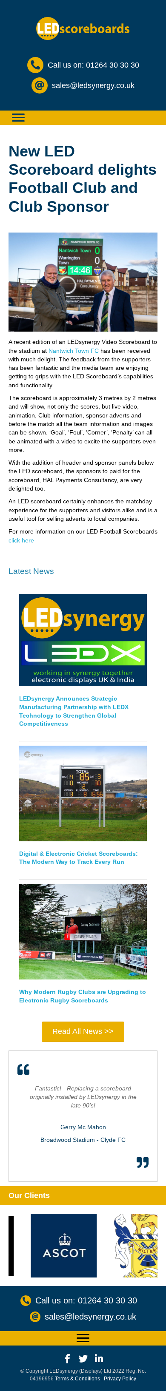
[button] (67, 1358)
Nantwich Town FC (74, 350)
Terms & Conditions (77, 1379)
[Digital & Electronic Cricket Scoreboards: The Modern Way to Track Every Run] (83, 792)
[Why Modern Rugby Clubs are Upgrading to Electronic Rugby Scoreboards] (83, 931)
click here (21, 540)
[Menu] (18, 118)
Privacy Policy (120, 1379)
